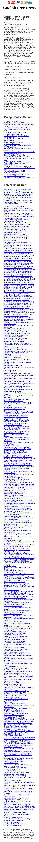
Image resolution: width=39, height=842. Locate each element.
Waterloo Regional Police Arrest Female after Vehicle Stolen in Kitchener (18, 390)
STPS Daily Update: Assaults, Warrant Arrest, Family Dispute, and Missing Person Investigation (19, 457)
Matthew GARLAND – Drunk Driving (15, 695)
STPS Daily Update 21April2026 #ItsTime (17, 455)
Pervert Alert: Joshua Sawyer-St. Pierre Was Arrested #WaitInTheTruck (18, 460)
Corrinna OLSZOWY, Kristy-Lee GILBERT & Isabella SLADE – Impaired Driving (18, 773)
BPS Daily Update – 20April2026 (14, 490)
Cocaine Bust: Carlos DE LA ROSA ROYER (17, 764)
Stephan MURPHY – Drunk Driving (15, 768)
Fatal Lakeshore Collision (12, 700)
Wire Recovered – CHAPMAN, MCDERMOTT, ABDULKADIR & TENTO (18, 802)
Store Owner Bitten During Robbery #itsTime (18, 128)
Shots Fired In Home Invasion (13, 348)
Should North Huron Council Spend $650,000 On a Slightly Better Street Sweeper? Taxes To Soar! (19, 807)
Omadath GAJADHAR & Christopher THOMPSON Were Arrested (15, 824)
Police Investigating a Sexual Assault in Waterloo (19, 545)
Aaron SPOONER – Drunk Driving (14, 718)
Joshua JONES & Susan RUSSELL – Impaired (18, 627)
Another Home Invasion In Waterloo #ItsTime (18, 465)
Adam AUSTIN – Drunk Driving (13, 761)
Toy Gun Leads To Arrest (12, 144)
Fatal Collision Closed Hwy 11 (13, 735)
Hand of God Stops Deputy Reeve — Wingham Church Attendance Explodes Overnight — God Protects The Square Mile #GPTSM (18, 596)
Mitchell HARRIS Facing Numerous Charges (18, 671)
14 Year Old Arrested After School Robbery (17, 428)
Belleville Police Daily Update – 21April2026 (17, 449)
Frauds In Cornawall (10, 370)
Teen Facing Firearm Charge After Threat (16, 332)
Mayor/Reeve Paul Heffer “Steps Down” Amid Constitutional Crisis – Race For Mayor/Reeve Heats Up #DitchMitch (18, 202)
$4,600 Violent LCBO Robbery (13, 142)
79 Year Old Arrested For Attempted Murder (17, 675)
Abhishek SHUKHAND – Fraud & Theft (16, 649)
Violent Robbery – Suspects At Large (15, 237)
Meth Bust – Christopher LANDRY (14, 647)
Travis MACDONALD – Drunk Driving (15, 732)
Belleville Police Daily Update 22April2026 (17, 373)
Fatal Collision (8, 702)
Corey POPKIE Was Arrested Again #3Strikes (18, 679)
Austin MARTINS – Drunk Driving (14, 639)
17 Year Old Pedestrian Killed (13, 425)
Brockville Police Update (11, 445)
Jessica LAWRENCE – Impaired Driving (16, 798)
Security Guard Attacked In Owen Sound (16, 343)
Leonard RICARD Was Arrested (14, 643)
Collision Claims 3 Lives (11, 590)
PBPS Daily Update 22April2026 (14, 341)
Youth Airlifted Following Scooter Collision (17, 213)
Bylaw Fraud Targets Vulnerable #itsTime (17, 333)
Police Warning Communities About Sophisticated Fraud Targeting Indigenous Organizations (19, 385)
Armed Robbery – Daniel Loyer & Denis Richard (19, 719)
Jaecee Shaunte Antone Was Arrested (16, 415)
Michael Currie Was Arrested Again (15, 407)
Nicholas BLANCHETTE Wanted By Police (17, 431)
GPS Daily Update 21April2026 (13, 134)
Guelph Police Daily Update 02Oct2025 (16, 156)
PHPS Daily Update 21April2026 (14, 450)
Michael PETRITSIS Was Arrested (15, 673)
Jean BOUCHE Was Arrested (13, 651)
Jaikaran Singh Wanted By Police (14, 492)
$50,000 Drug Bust (10, 137)
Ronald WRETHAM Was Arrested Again (16, 691)
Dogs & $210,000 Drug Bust (12, 418)
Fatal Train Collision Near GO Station (15, 132)
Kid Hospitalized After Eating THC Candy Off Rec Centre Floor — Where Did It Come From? (19, 579)
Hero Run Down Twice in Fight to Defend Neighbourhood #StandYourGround (16, 175)
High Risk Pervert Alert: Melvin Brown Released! (19, 577)
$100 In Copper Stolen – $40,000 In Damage (18, 123)
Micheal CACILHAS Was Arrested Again (16, 638)
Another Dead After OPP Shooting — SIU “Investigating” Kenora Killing (17, 683)
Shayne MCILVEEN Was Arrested (14, 667)
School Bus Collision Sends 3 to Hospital (17, 804)
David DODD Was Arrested (12, 780)
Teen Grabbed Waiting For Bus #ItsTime (16, 136)
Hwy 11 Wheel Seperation (12, 822)
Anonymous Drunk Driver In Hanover (15, 349)
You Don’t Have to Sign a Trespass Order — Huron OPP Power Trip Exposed (18, 611)
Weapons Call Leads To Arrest (13, 494)
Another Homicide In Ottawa (13, 232)
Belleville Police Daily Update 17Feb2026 (17, 516)
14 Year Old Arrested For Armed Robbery (16, 553)
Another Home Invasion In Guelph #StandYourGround (14, 171)
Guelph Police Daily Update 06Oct (14, 155)
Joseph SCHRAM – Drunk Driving (14, 817)
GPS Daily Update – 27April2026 (14, 121)
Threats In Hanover (10, 529)
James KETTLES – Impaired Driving (15, 662)
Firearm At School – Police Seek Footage (17, 426)
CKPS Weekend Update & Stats (14, 221)
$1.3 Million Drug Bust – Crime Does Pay (17, 546)
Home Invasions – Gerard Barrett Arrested (17, 231)
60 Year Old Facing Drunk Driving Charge (17, 223)
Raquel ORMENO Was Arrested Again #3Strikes (19, 731)
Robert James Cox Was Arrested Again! (16, 521)
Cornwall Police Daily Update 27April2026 (17, 220)
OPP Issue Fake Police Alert (13, 760)
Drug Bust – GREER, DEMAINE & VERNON (18, 723)
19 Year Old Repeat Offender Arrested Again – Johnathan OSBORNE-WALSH (18, 819)
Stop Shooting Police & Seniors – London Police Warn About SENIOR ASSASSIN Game (19, 560)
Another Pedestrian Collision (13, 218)
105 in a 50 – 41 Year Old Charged (14, 229)
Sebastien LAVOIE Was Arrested (14, 787)
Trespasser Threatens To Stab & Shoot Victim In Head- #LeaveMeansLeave (19, 152)
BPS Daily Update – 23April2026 (14, 329)
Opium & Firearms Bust (11, 766)
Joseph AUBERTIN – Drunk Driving (15, 776)
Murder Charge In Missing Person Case (16, 338)
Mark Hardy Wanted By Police (13, 495)
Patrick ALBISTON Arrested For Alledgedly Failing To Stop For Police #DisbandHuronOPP (18, 742)
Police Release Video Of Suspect (14, 409)
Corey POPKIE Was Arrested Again (15, 622)
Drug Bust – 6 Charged (11, 681)
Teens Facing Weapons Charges (14, 413)
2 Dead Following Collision (12, 769)
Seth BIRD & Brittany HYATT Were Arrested (18, 694)
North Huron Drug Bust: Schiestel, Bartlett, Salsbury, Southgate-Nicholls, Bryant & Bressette (19, 382)
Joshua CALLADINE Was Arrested (15, 631)
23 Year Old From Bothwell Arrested (15, 812)
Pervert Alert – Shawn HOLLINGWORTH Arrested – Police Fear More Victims (19, 513)
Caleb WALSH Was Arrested (13, 771)
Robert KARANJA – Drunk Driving (14, 703)
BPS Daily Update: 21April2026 (14, 453)
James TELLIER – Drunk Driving (14, 715)
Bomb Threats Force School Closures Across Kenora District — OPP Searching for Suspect (18, 752)
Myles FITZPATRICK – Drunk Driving (15, 668)
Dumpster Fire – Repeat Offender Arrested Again (19, 177)
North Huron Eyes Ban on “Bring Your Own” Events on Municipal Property (17, 190)
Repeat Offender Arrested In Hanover (15, 356)
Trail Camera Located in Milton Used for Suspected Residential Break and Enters (16, 420)
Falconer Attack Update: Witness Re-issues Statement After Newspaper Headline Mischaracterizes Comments (17, 604)
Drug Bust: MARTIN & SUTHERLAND (16, 800)
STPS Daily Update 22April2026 (14, 337)
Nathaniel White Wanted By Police (14, 234)
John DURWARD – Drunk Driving (14, 729)
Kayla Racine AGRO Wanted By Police (16, 335)
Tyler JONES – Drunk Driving (13, 716)
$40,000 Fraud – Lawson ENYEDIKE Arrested (18, 758)
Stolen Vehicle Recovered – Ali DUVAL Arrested (19, 615)
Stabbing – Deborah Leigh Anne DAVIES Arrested (19, 215)
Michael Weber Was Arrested (13, 614)
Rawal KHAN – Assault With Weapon (15, 636)
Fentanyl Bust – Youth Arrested (14, 481)
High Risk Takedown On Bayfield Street (16, 228)
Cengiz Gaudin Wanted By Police (14, 388)
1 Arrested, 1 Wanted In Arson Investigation (17, 463)
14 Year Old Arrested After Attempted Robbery (18, 489)
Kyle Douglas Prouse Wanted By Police (16, 399)
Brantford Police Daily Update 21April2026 (17, 447)
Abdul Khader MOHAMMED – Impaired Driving (18, 721)
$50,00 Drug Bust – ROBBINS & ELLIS (16, 548)
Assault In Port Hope (10, 410)
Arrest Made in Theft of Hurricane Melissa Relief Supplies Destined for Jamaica (19, 526)
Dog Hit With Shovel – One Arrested (15, 340)
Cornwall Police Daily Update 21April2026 (17, 437)
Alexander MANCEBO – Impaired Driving (17, 593)
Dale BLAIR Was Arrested (12, 429)
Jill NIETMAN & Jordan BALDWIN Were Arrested (19, 785)
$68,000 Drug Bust (10, 244)
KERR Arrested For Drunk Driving (14, 670)
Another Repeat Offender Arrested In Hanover (18, 351)
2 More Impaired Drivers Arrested (14, 582)
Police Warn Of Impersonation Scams (16, 417)
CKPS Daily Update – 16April (13, 540)
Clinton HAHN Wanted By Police (14, 433)
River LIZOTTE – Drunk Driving (14, 734)
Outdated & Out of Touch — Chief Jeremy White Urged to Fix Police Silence (19, 497)
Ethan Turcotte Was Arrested (13, 617)
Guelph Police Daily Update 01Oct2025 (16, 161)
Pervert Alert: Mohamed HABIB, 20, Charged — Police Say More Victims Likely (19, 574)
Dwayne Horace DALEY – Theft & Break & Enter (19, 558)
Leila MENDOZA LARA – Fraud (13, 686)
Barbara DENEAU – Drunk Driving (14, 641)
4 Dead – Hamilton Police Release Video (16, 236)
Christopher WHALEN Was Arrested (15, 633)
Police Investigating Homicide (13, 635)
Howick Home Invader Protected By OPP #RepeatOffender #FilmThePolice (17, 653)
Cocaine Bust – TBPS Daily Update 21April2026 (19, 402)
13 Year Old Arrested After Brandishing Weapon (19, 216)
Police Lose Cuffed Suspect (12, 357)
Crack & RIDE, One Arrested (13, 330)
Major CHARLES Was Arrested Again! (16, 699)
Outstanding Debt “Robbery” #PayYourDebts (18, 166)
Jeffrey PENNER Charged (12, 697)
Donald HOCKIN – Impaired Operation (16, 713)
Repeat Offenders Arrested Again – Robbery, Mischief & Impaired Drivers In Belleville (18, 225)
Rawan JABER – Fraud (11, 763)
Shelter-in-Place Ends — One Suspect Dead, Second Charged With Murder (18, 746)
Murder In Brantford (10, 372)
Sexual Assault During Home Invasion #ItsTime (19, 466)
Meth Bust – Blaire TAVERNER (14, 711)
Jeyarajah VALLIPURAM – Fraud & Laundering (18, 591)
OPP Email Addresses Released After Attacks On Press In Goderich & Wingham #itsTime (19, 504)
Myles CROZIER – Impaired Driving (15, 692)
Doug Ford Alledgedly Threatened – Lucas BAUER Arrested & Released (17, 709)
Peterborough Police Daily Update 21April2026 (18, 412)
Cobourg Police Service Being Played (15, 452)
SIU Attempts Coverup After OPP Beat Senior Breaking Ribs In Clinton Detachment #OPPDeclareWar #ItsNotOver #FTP (18, 726)
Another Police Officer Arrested (13, 401)
